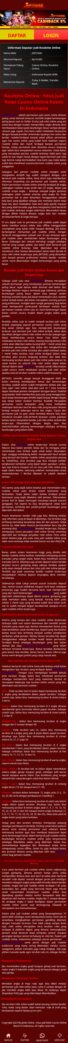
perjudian (61, 851)
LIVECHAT (59, 1040)
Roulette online (10, 115)
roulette (21, 444)
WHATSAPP (42, 1040)
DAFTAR (17, 35)
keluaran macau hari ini (37, 645)
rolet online (37, 280)
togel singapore (26, 528)
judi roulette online (43, 593)
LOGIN (51, 35)
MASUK (8, 1040)
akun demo (29, 366)
